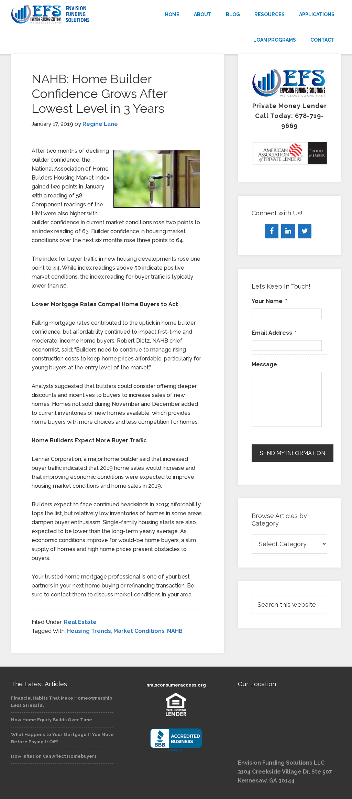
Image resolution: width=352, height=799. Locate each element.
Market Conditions (139, 631)
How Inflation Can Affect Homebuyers (54, 756)
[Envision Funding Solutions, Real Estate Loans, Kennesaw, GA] (176, 740)
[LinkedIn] (288, 231)
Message (264, 364)
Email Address (274, 333)
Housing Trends (89, 631)
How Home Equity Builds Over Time (51, 719)
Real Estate (80, 622)
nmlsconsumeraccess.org (176, 685)
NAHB (175, 631)
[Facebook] (271, 231)
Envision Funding (62, 14)
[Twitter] (304, 231)
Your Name (269, 301)
